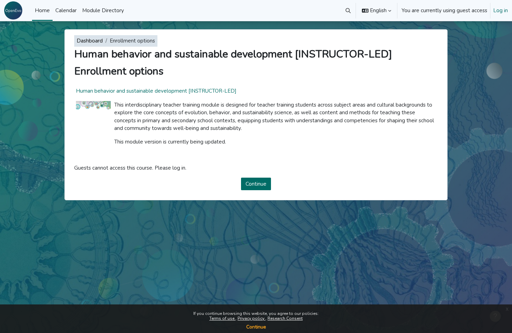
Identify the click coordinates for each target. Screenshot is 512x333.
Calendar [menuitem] (66, 10)
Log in (500, 10)
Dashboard (90, 40)
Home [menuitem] (42, 10)
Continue (256, 327)
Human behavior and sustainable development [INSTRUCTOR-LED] (156, 90)
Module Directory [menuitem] (103, 10)
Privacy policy (251, 318)
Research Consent (285, 318)
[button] (348, 10)
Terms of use (222, 318)
